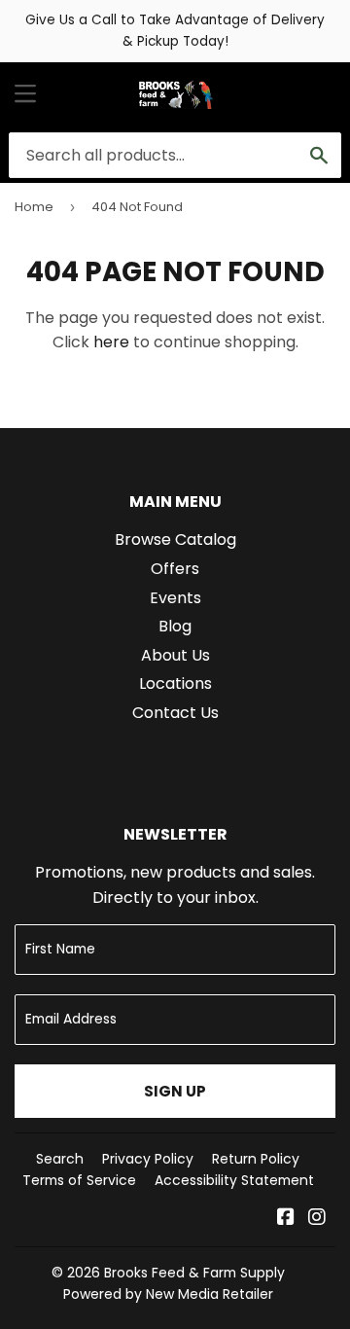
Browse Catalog (175, 539)
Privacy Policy (147, 1158)
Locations (175, 683)
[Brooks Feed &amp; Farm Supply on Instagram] (317, 1218)
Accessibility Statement (234, 1180)
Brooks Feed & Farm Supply (194, 1272)
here (111, 342)
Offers (175, 568)
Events (175, 598)
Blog (175, 626)
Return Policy (255, 1158)
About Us (175, 655)
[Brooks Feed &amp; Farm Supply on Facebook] (286, 1218)
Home (34, 207)
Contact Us (175, 712)
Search (60, 1158)
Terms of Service (79, 1180)
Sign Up (175, 1091)
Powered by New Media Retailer (168, 1294)
